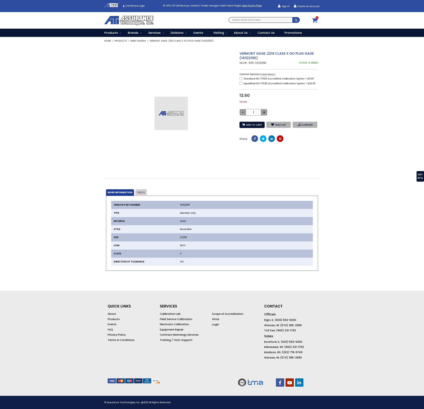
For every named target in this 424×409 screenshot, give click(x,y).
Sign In (285, 6)
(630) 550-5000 (285, 320)
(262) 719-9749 (292, 352)
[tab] (120, 192)
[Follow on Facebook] (280, 382)
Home (107, 40)
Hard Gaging (138, 40)
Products (120, 40)
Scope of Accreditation (227, 314)
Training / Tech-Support (176, 340)
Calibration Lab (170, 314)
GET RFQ (420, 176)
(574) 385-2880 (291, 325)
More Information (120, 192)
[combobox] (264, 20)
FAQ (110, 330)
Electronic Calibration (174, 324)
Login (215, 324)
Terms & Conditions (121, 340)
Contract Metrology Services (179, 335)
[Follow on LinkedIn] (299, 382)
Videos (141, 192)
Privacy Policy (117, 335)
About (112, 314)
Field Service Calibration (176, 319)
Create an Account (308, 6)
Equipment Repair (172, 330)
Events (112, 324)
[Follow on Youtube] (290, 382)
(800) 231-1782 (286, 330)
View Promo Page (252, 5)
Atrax (215, 319)
